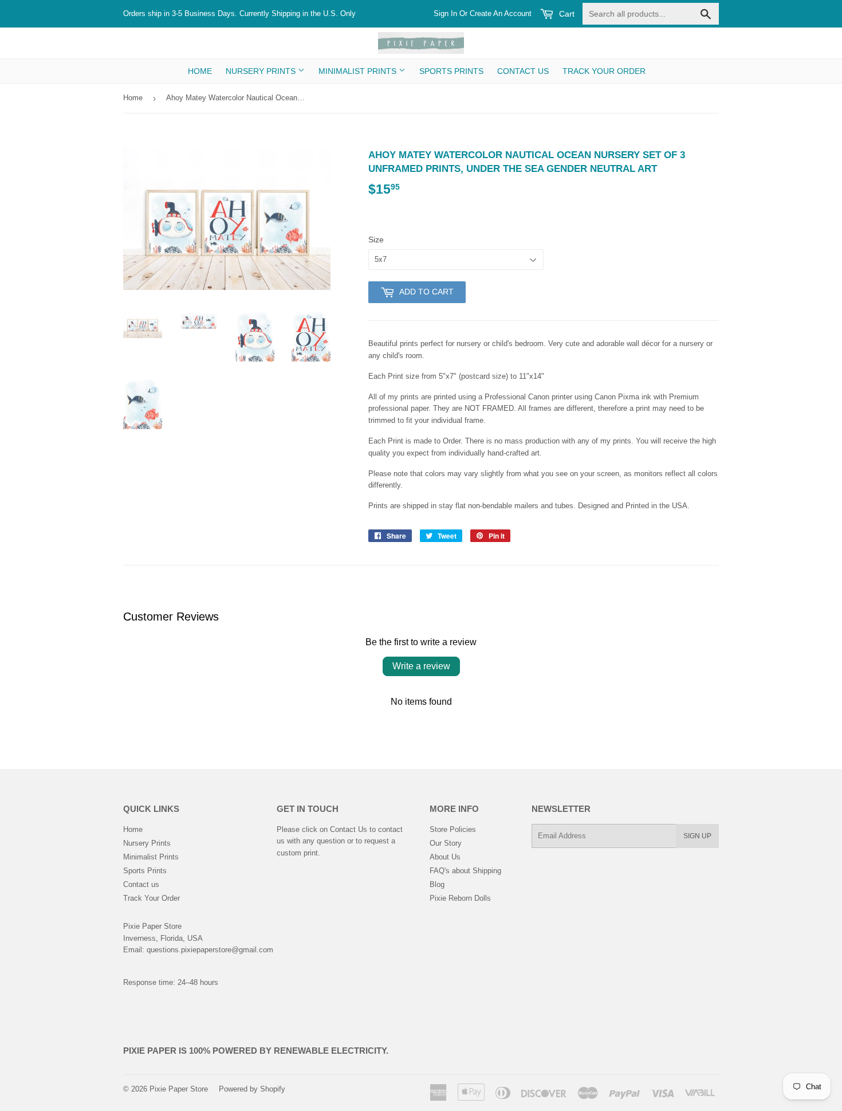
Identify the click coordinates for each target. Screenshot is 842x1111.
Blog (437, 884)
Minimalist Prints (358, 71)
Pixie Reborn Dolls (460, 898)
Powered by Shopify (252, 1089)
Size (376, 239)
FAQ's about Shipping (465, 870)
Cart (566, 13)
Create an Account (501, 13)
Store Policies (453, 829)
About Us (445, 857)
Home (200, 71)
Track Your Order (604, 71)
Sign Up (697, 836)
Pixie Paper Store (178, 1089)
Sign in (445, 13)
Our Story (446, 843)
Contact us (523, 71)
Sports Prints (451, 71)
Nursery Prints (262, 71)
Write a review (421, 666)
